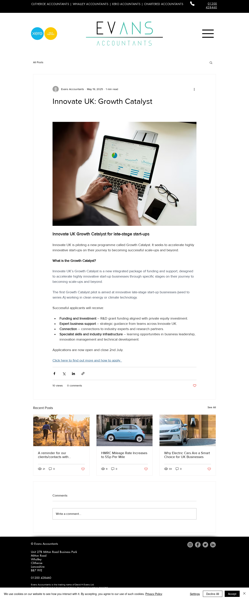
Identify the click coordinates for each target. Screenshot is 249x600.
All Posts (38, 62)
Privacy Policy (153, 594)
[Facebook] (198, 544)
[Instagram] (190, 544)
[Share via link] (83, 373)
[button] (208, 34)
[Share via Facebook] (54, 373)
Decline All (212, 594)
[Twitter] (205, 544)
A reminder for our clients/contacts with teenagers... (53, 455)
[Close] (244, 594)
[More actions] (194, 89)
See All (212, 407)
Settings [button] (195, 594)
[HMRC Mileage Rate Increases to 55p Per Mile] (124, 430)
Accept (232, 594)
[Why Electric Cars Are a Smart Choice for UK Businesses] (188, 430)
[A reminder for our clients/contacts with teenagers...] (61, 430)
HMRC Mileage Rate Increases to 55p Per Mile (124, 455)
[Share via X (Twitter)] (64, 373)
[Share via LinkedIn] (73, 373)
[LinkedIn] (213, 544)
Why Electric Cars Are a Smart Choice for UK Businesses (187, 455)
